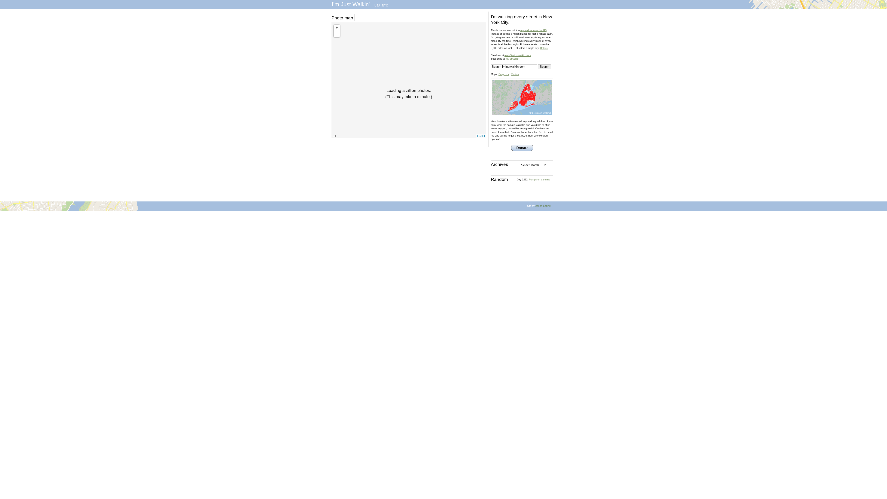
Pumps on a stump (539, 179)
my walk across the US (533, 30)
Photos (515, 74)
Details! (544, 48)
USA (377, 5)
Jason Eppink (543, 205)
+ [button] (337, 27)
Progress (503, 74)
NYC (385, 5)
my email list (512, 58)
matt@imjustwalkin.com (517, 55)
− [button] (337, 33)
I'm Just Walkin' (351, 4)
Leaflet (481, 136)
